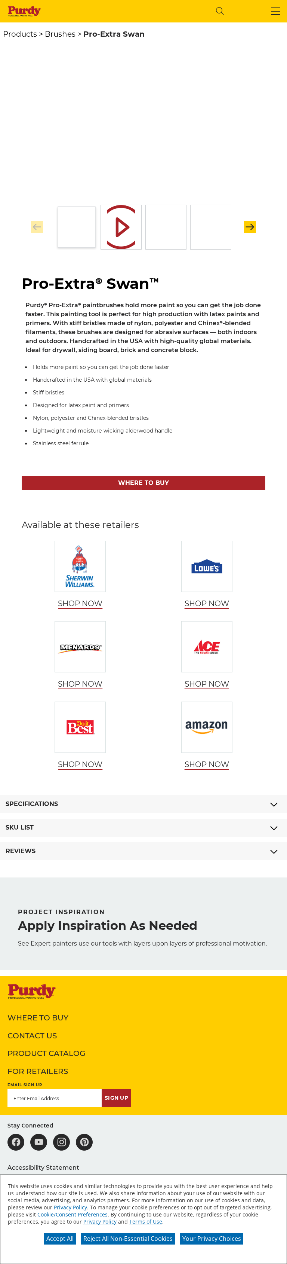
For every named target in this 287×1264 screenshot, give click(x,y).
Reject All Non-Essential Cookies (128, 1238)
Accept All (60, 1238)
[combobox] (148, 11)
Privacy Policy (70, 1207)
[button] (276, 11)
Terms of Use (145, 1221)
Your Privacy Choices (211, 1238)
